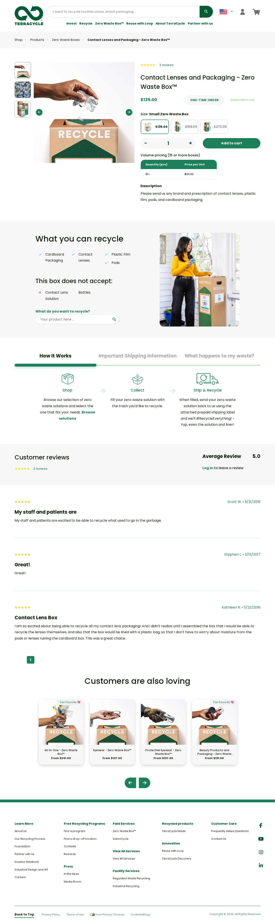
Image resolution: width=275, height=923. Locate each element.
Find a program (74, 831)
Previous (39, 112)
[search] (206, 12)
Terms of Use (75, 914)
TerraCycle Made (174, 831)
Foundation (22, 846)
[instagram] (261, 852)
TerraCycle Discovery (176, 858)
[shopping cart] (256, 12)
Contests (70, 846)
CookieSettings (140, 914)
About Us (21, 831)
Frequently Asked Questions (230, 831)
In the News (71, 874)
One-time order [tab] (204, 100)
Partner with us (200, 24)
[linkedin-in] (261, 865)
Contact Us (218, 839)
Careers (20, 877)
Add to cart (231, 143)
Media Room (72, 881)
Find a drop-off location (80, 839)
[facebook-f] (260, 825)
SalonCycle (120, 839)
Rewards (70, 854)
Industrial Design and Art (31, 869)
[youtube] (261, 839)
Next (129, 112)
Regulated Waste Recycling (131, 878)
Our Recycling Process (30, 839)
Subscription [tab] (242, 100)
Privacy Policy (51, 914)
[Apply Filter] (114, 319)
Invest (71, 24)
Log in (207, 467)
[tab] (56, 357)
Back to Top (24, 914)
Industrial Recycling (126, 886)
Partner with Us (24, 854)
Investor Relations (27, 862)
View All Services (124, 858)
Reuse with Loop (139, 24)
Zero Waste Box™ (109, 24)
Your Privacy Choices (110, 914)
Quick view (61, 737)
